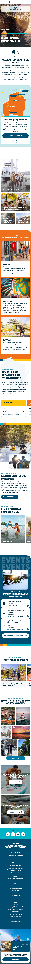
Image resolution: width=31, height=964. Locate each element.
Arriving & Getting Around (15, 907)
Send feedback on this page (15, 872)
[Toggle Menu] (26, 9)
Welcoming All (15, 911)
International (15, 893)
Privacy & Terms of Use (15, 921)
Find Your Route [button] (14, 812)
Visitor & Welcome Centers (15, 909)
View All (16, 547)
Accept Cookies (15, 959)
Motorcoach (15, 886)
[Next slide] (17, 141)
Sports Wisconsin (15, 898)
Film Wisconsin (15, 883)
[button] (15, 2)
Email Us (16, 863)
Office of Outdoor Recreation (15, 881)
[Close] (28, 939)
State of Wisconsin (15, 916)
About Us (15, 904)
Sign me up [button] (14, 782)
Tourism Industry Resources (15, 878)
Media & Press (15, 890)
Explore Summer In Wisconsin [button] (11, 414)
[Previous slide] (13, 141)
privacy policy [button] (17, 955)
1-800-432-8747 (16, 866)
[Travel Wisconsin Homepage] (15, 8)
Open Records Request (15, 914)
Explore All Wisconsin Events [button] (14, 635)
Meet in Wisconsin (15, 895)
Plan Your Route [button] (8, 497)
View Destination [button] (14, 136)
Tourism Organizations (15, 888)
